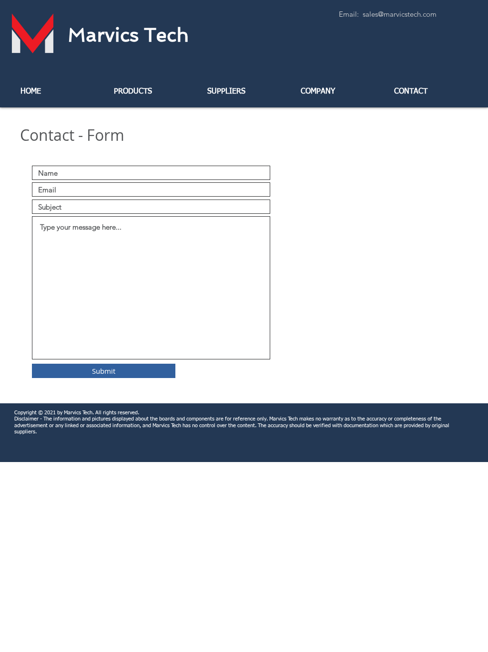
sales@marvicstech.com (400, 14)
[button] (150, 91)
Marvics (128, 34)
